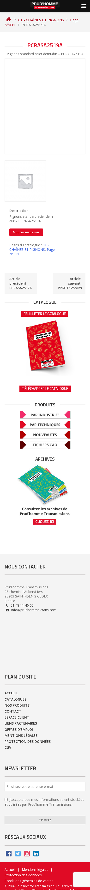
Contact (13, 711)
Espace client (17, 717)
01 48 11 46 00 (22, 605)
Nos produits (17, 705)
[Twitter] (18, 854)
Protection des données (28, 741)
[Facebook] (9, 854)
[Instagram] (27, 854)
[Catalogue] (45, 342)
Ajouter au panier (26, 231)
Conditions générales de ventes (29, 880)
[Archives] (45, 494)
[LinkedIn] (36, 854)
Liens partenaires (21, 723)
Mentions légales (21, 735)
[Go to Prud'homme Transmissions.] (8, 20)
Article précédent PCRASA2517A (20, 283)
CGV (8, 747)
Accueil (11, 693)
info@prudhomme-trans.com (33, 610)
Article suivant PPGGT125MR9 (70, 283)
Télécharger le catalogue (45, 388)
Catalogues (15, 699)
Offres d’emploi (19, 729)
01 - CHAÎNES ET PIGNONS (29, 247)
